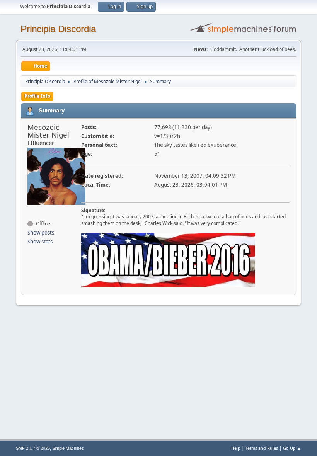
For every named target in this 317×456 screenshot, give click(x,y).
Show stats (40, 241)
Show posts (40, 232)
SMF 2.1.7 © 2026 (33, 448)
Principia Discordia (58, 29)
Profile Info (37, 96)
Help (235, 448)
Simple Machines (68, 448)
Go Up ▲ (292, 448)
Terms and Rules (261, 448)
